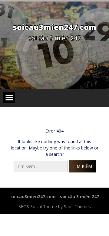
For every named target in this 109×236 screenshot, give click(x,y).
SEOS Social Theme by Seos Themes (54, 206)
